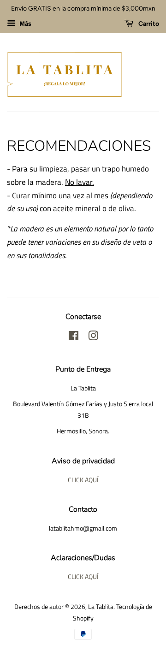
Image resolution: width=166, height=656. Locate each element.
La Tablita (100, 607)
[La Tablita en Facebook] (73, 337)
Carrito (148, 24)
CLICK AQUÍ (83, 480)
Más (24, 23)
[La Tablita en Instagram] (93, 337)
